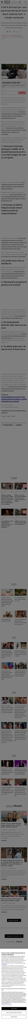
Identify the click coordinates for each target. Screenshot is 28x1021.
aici (10, 978)
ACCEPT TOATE (14, 1008)
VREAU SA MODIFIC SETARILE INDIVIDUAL (14, 1012)
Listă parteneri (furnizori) (6, 1004)
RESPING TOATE (14, 1016)
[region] (14, 985)
